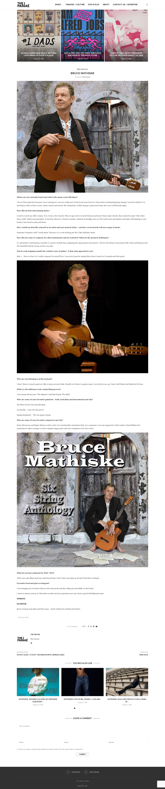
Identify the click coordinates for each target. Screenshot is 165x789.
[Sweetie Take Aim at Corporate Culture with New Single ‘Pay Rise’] (82, 36)
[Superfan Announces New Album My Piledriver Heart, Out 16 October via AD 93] (126, 36)
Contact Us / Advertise (125, 4)
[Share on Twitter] (91, 626)
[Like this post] (85, 626)
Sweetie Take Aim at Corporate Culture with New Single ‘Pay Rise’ (83, 54)
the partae (86, 77)
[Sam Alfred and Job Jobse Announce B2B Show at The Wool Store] (38, 36)
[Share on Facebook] (88, 626)
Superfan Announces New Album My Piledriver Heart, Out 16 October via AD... (126, 53)
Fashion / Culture (75, 4)
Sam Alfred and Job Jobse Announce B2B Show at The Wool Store (38, 54)
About (106, 4)
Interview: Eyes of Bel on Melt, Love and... (82, 699)
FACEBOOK (22, 604)
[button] (21, 35)
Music (58, 4)
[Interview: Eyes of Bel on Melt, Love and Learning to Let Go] (82, 682)
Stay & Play (93, 4)
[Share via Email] (97, 626)
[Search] (147, 4)
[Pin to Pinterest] (94, 626)
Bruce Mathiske (23, 617)
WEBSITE (21, 598)
